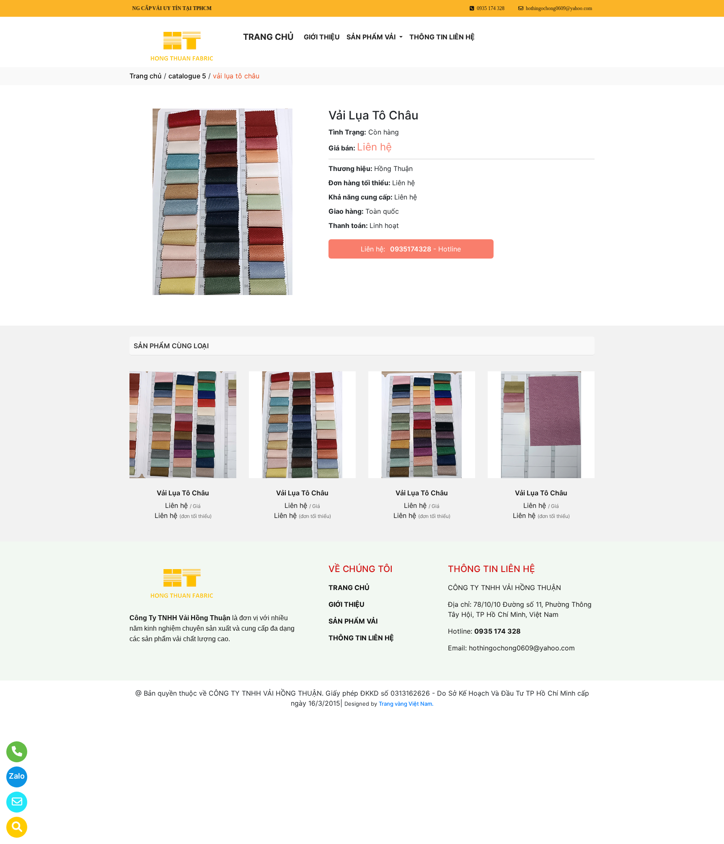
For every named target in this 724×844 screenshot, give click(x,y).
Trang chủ (145, 76)
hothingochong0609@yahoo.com (522, 648)
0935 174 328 (497, 631)
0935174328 (410, 249)
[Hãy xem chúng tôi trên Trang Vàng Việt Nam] (11, 827)
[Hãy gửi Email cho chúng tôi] (11, 802)
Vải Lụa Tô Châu (183, 493)
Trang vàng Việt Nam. (406, 703)
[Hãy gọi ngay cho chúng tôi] (11, 752)
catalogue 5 (187, 76)
